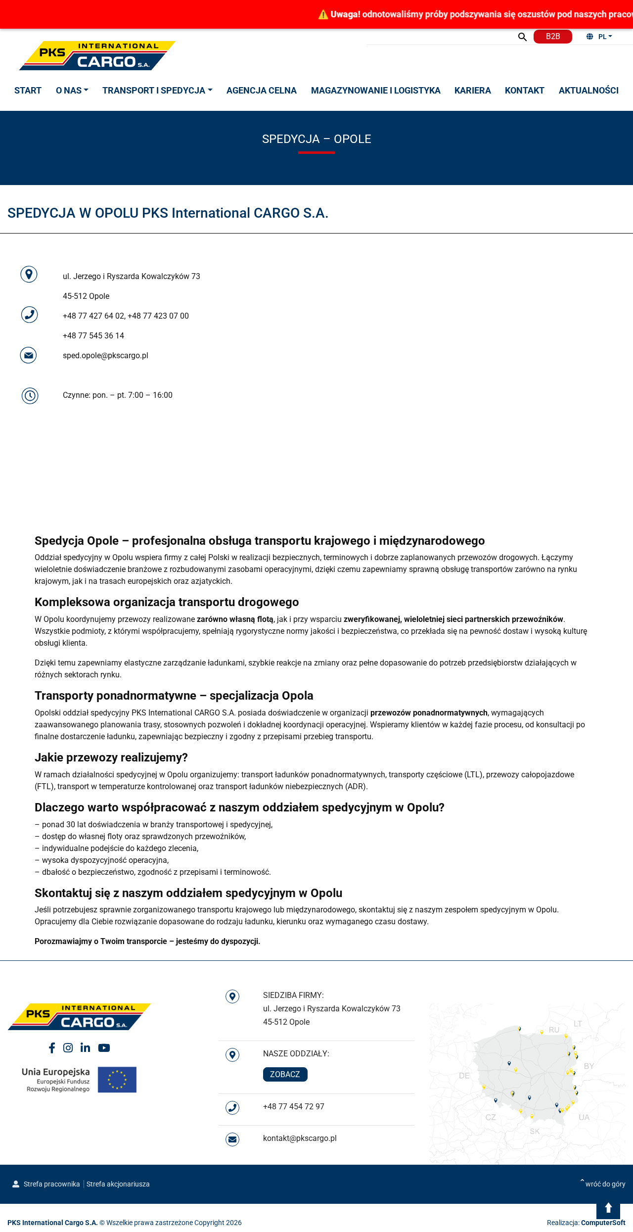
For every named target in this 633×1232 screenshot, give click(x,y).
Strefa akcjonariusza (118, 1184)
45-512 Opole (86, 296)
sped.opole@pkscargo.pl (105, 355)
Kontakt (524, 90)
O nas (69, 90)
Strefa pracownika (51, 1184)
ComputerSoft (603, 1223)
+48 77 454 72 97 (293, 1106)
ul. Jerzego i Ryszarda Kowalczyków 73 (131, 276)
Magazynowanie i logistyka (376, 90)
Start (28, 90)
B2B (553, 36)
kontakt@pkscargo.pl (300, 1138)
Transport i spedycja (153, 90)
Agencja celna (261, 90)
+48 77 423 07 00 (158, 316)
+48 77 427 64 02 (93, 316)
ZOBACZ (285, 1074)
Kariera (472, 90)
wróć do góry (606, 1184)
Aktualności (589, 90)
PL (602, 37)
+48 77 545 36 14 (93, 335)
